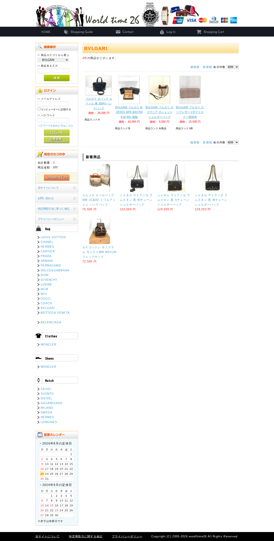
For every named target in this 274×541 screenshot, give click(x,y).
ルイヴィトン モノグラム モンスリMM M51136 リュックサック (99, 252)
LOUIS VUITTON (53, 237)
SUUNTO (47, 393)
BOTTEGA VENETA (55, 312)
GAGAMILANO (51, 403)
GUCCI (46, 298)
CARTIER (48, 251)
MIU (44, 293)
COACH (46, 303)
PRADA (46, 256)
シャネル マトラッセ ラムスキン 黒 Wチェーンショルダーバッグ (136, 200)
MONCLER (48, 344)
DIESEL (46, 398)
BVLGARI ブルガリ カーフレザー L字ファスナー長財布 (190, 112)
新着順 (207, 67)
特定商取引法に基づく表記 (53, 208)
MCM (44, 289)
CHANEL (47, 242)
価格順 (195, 67)
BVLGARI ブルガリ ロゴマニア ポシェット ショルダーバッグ (159, 112)
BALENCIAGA (51, 322)
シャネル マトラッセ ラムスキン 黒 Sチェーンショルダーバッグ (173, 200)
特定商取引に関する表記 (86, 536)
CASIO (46, 389)
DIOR (45, 275)
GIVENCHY (49, 279)
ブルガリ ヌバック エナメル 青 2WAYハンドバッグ (98, 103)
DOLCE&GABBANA (55, 270)
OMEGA (47, 412)
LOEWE (46, 284)
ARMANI (47, 260)
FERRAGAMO (51, 265)
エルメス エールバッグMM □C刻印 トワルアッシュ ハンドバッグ (99, 200)
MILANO (47, 407)
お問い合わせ (46, 198)
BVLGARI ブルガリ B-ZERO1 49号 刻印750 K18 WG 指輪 (129, 112)
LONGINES (49, 422)
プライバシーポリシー (51, 219)
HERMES (47, 246)
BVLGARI (48, 308)
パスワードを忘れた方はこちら (55, 125)
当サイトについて (48, 187)
